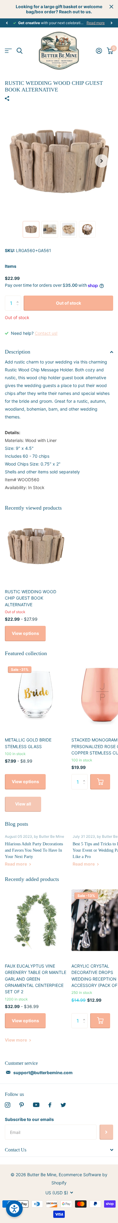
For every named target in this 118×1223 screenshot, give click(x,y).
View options (25, 633)
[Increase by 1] (19, 298)
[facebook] (49, 1105)
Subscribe (106, 1132)
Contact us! (46, 333)
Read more (96, 23)
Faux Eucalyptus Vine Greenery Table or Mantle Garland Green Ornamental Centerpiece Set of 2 (35, 978)
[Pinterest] (21, 1105)
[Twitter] (63, 1105)
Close (111, 6)
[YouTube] (36, 1105)
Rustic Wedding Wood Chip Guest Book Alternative (30, 598)
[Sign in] (99, 50)
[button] (6, 23)
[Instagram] (7, 1105)
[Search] (19, 51)
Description (17, 352)
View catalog (8, 50)
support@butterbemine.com (43, 1072)
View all (23, 803)
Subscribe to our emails (29, 1119)
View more (16, 1039)
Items (10, 266)
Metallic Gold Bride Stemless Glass (28, 743)
